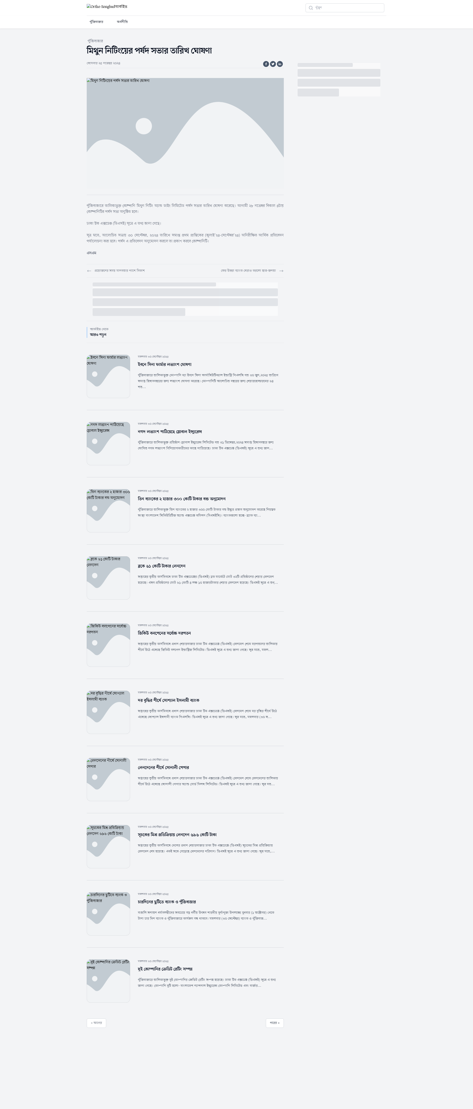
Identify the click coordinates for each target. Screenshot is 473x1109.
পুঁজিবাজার (96, 22)
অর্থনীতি (122, 22)
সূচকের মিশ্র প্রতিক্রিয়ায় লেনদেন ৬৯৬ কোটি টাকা (177, 835)
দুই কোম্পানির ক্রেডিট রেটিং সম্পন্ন (165, 969)
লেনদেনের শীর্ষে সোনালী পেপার (163, 768)
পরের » (275, 1023)
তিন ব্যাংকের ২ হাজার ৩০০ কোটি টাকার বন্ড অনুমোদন (182, 499)
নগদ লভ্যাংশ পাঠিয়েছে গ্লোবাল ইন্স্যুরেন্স (170, 432)
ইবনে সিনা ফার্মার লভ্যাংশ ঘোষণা (164, 365)
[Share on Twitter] (273, 64)
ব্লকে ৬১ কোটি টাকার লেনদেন (162, 566)
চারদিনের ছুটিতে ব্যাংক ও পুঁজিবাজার (167, 902)
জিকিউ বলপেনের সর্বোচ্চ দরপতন (164, 633)
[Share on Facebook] (266, 64)
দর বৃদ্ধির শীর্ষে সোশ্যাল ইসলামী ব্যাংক (168, 700)
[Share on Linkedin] (280, 64)
